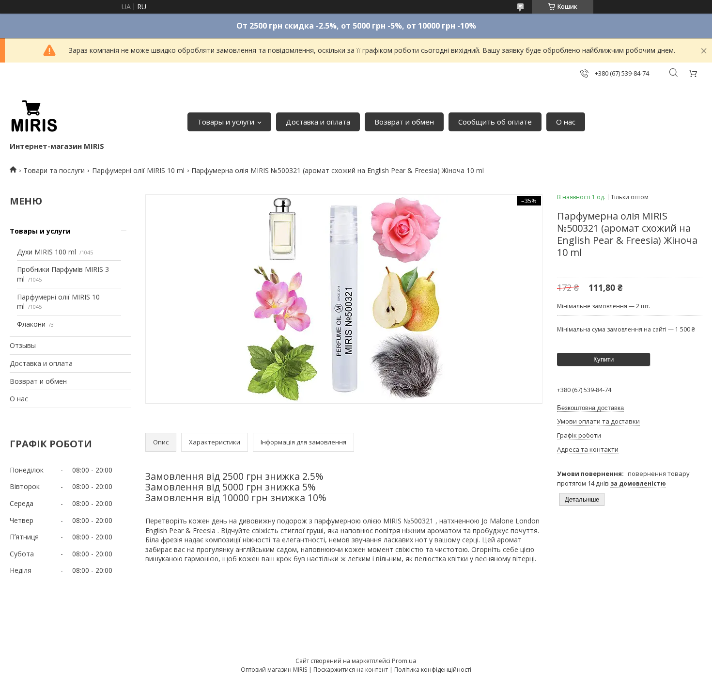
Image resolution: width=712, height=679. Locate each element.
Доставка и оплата (318, 121)
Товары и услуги (225, 121)
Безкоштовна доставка (590, 407)
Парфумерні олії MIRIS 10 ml (138, 170)
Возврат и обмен (404, 121)
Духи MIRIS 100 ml (46, 251)
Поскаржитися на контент (350, 669)
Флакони (31, 324)
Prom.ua (404, 660)
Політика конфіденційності (432, 669)
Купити (603, 359)
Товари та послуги (54, 170)
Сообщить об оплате (495, 121)
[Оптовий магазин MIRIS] (34, 117)
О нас (565, 121)
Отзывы (23, 345)
